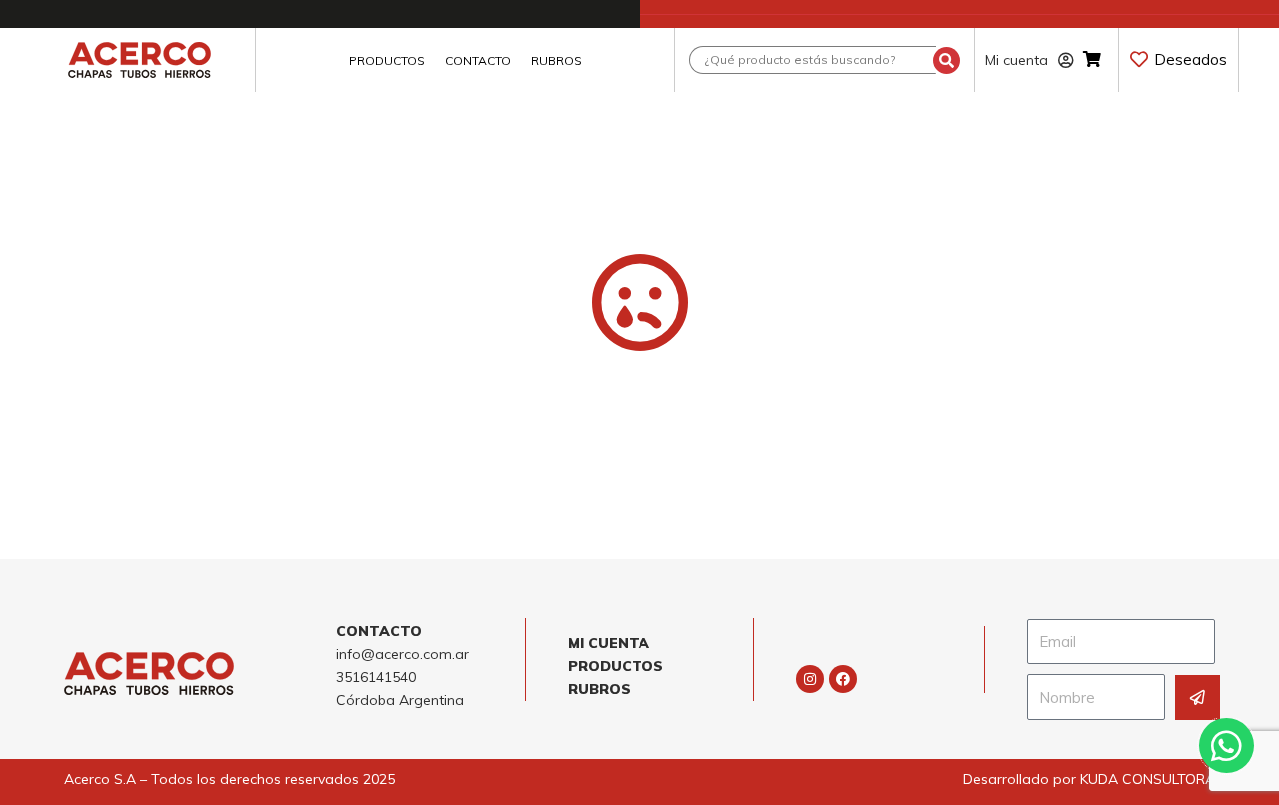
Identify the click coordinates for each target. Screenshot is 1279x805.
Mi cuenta (1016, 60)
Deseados (1190, 59)
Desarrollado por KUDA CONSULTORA (1089, 779)
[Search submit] (946, 60)
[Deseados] (1139, 59)
